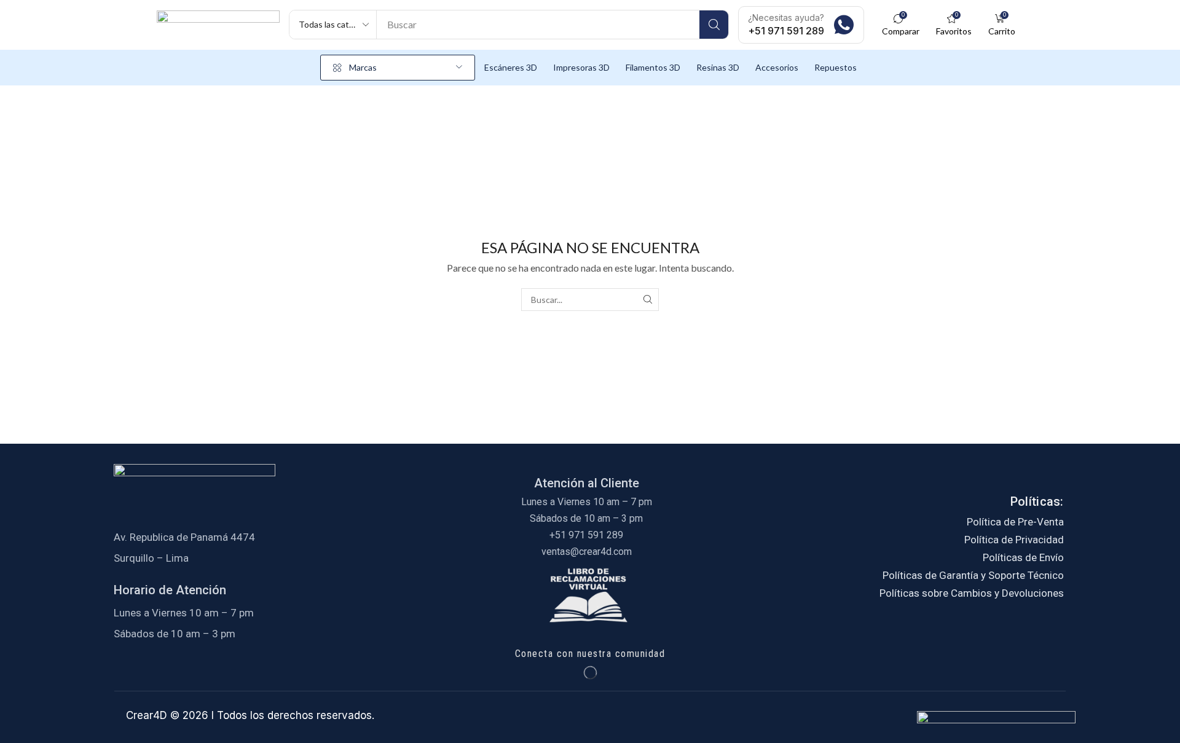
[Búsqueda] (713, 24)
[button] (900, 24)
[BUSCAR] (647, 299)
